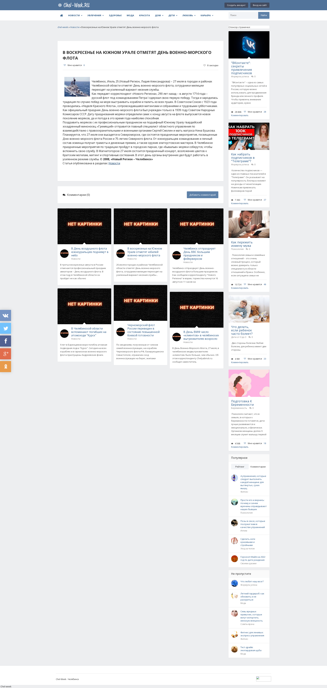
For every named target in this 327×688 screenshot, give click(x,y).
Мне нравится (76, 65)
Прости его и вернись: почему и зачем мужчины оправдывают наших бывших (253, 505)
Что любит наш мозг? (252, 581)
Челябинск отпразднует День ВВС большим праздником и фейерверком (199, 253)
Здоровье (115, 15)
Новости (74, 15)
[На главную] (75, 5)
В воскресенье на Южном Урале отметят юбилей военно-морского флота (144, 252)
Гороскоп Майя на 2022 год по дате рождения (252, 558)
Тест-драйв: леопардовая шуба (250, 649)
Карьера (206, 15)
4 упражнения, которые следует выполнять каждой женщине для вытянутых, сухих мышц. (253, 482)
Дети (171, 15)
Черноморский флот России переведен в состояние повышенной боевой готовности (143, 330)
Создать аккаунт (236, 5)
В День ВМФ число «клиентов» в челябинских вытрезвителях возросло (201, 335)
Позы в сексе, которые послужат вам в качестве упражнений (252, 524)
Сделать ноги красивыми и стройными (247, 542)
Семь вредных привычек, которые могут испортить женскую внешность (251, 616)
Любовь (187, 15)
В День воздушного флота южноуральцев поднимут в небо (89, 252)
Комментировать (239, 115)
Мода (130, 15)
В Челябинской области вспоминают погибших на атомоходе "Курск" (88, 332)
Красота (144, 15)
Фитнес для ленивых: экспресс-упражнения (252, 634)
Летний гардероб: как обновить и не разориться (252, 596)
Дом (158, 15)
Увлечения (94, 15)
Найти (264, 15)
